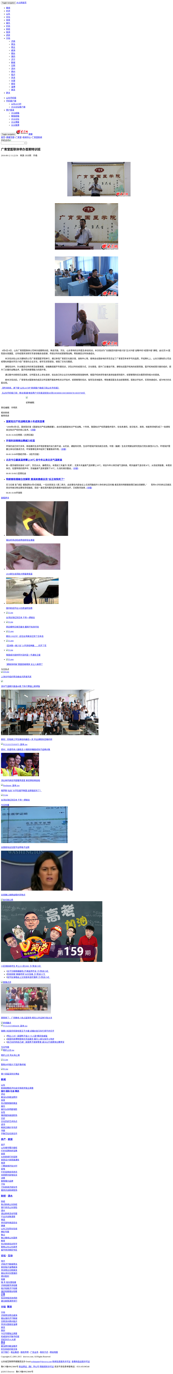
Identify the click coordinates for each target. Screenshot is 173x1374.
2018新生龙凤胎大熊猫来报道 (19, 574)
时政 (11, 1349)
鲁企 (3, 1235)
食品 (3, 1220)
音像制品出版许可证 (81, 1361)
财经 (8, 29)
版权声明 (25, 1352)
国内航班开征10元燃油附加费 (19, 608)
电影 (15, 1109)
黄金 (15, 1103)
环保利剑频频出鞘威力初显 (20, 440)
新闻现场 (13, 1190)
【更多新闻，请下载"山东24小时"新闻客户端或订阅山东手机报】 (30, 388)
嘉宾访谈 (5, 1190)
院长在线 (13, 1229)
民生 (3, 1349)
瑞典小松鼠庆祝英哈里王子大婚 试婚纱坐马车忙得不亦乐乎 (27, 1031)
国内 (3, 1091)
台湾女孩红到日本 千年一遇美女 (20, 617)
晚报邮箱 (15, 116)
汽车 (3, 1184)
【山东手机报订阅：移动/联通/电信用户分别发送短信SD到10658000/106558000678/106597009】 (43, 393)
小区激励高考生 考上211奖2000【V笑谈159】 (21, 966)
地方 (3, 1261)
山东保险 (13, 1207)
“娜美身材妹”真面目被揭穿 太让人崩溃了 (24, 664)
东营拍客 (12, 1282)
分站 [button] (8, 38)
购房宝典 (13, 1151)
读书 (3, 1124)
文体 (19, 1088)
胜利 (7, 1276)
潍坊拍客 (5, 1291)
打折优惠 (5, 1151)
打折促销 (13, 1157)
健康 (3, 1226)
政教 (7, 1088)
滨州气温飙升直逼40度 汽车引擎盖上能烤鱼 (20, 686)
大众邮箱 (15, 113)
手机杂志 (5, 1339)
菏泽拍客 (13, 1285)
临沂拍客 (5, 1288)
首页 (3, 137)
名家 (11, 1133)
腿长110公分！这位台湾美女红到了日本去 (25, 636)
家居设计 (5, 1160)
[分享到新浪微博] (10, 159)
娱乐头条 (5, 1109)
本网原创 (5, 1175)
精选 (17, 1091)
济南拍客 (5, 1285)
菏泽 (13, 78)
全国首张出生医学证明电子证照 (15, 847)
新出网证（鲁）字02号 (29, 1367)
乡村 (15, 1166)
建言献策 (5, 1301)
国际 (8, 1091)
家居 (10, 1139)
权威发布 (5, 1336)
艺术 (11, 1121)
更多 (8, 93)
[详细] (33, 430)
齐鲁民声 (3, 1294)
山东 (8, 14)
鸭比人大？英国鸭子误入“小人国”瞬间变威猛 (27, 1036)
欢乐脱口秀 (8, 900)
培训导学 (13, 1244)
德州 (13, 72)
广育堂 (18, 137)
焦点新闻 (5, 1204)
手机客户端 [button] (11, 101)
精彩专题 (5, 1232)
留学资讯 (5, 1250)
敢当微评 (13, 1346)
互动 (10, 1255)
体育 (8, 20)
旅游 (8, 32)
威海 (13, 50)
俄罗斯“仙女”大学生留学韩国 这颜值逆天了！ (21, 790)
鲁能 (11, 1103)
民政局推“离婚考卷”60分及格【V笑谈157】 (26, 974)
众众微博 (15, 125)
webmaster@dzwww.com (41, 1361)
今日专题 (5, 1047)
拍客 (3, 1279)
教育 (3, 1241)
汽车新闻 (5, 1187)
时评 (8, 11)
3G (10, 1339)
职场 (15, 1115)
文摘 (7, 1127)
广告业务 (34, 1352)
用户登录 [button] (10, 110)
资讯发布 (5, 1223)
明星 (11, 1109)
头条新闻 (5, 1157)
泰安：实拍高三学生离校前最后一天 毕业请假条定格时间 (26, 739)
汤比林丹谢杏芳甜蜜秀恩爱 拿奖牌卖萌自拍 (20, 780)
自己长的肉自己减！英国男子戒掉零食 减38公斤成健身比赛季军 (35, 1042)
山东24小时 (16, 104)
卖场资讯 (13, 1172)
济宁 (13, 59)
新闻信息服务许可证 (61, 1361)
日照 (13, 65)
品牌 (11, 1181)
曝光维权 (13, 1148)
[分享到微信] (4, 159)
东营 (13, 81)
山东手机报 (11, 98)
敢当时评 (3, 1343)
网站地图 (54, 1352)
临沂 (13, 75)
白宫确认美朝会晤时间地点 (13, 895)
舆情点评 (7, 982)
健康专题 (10, 137)
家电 (3, 1169)
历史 (7, 1121)
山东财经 (13, 1204)
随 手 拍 (4, 1282)
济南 (13, 41)
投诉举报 (5, 1298)
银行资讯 (5, 1207)
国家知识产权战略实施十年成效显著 (25, 421)
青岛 (13, 44)
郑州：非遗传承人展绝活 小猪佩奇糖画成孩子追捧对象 (25, 749)
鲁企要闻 (5, 1238)
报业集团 (15, 1352)
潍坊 (13, 56)
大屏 (14, 1339)
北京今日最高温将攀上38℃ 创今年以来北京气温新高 (34, 460)
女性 (3, 1112)
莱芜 (13, 90)
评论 (3, 1094)
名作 (15, 1133)
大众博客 (15, 122)
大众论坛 (15, 119)
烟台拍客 (13, 1291)
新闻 (3, 1079)
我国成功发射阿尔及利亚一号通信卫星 (23, 655)
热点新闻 (5, 1244)
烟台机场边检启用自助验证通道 (20, 540)
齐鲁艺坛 (5, 1133)
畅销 (3, 1127)
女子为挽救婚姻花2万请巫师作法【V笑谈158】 (28, 971)
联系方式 (44, 1352)
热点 (15, 1121)
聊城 (13, 62)
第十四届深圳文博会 (10, 1074)
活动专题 (13, 1213)
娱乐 (8, 23)
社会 (15, 1088)
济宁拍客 (13, 1288)
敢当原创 (13, 1097)
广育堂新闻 (37, 137)
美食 (7, 1166)
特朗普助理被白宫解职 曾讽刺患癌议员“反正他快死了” (35, 479)
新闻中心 (27, 137)
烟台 (13, 53)
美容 (11, 1115)
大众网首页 (21, 3)
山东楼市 (5, 1148)
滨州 (13, 68)
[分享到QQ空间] (16, 159)
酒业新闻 (5, 1213)
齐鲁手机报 (14, 1336)
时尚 (8, 26)
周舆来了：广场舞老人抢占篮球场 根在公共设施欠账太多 (26, 1018)
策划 (9, 1306)
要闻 (8, 8)
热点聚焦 (5, 1103)
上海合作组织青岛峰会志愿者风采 (16, 677)
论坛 (3, 1255)
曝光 (7, 1181)
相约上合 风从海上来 (10, 1055)
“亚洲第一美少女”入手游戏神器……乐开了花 (26, 646)
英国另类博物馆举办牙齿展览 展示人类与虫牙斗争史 (30, 1039)
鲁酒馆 (12, 1217)
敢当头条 (5, 1097)
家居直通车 (14, 1160)
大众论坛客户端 (18, 107)
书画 (3, 1130)
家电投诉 (13, 1175)
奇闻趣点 (7, 1023)
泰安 (13, 84)
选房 (8, 35)
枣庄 (13, 47)
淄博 (13, 87)
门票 (3, 1166)
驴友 (11, 1166)
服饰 (7, 1115)
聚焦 (3, 1181)
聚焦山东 (5, 1247)
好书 (11, 1127)
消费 (3, 1178)
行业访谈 (5, 1217)
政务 (23, 1088)
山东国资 (13, 1238)
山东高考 (13, 1247)
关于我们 (5, 1352)
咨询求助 (13, 1298)
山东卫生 (5, 1229)
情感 (3, 1115)
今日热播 (5, 805)
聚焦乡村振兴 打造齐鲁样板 (13, 1064)
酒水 (10, 1196)
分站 (3, 1306)
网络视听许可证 (47, 1367)
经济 (11, 1088)
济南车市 (13, 1187)
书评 (15, 1127)
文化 (8, 17)
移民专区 (13, 1250)
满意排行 (13, 1301)
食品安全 (13, 1223)
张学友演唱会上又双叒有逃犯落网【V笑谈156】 (28, 977)
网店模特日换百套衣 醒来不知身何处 (22, 627)
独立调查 (29, 1088)
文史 (3, 1118)
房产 (3, 1139)
